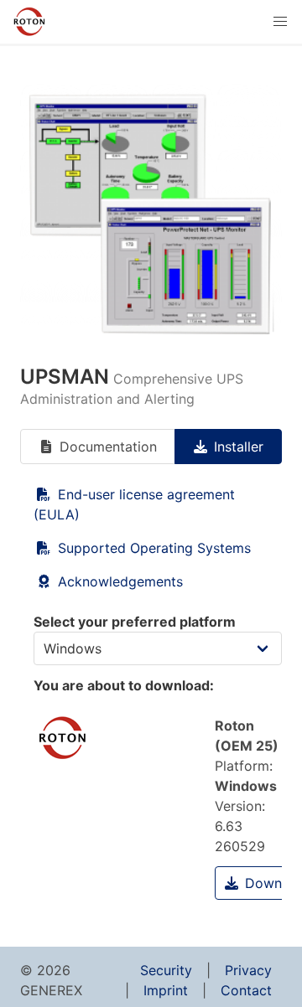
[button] (280, 22)
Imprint (165, 990)
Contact (246, 990)
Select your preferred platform (135, 621)
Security (166, 970)
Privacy (248, 970)
